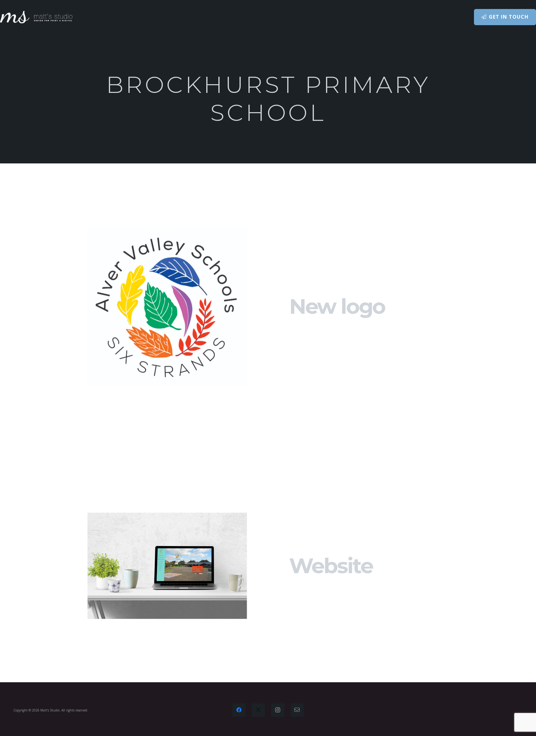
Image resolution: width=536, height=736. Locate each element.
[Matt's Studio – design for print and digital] (36, 17)
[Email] (297, 710)
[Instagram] (277, 710)
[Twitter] (258, 710)
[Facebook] (239, 710)
